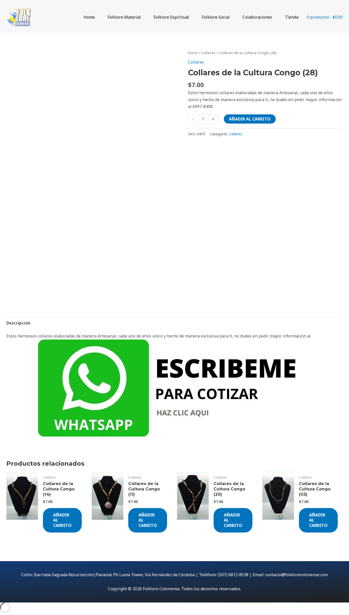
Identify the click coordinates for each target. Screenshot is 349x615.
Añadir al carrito (250, 119)
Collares (208, 52)
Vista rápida (22, 530)
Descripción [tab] (18, 323)
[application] (97, 17)
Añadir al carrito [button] (62, 520)
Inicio (193, 52)
